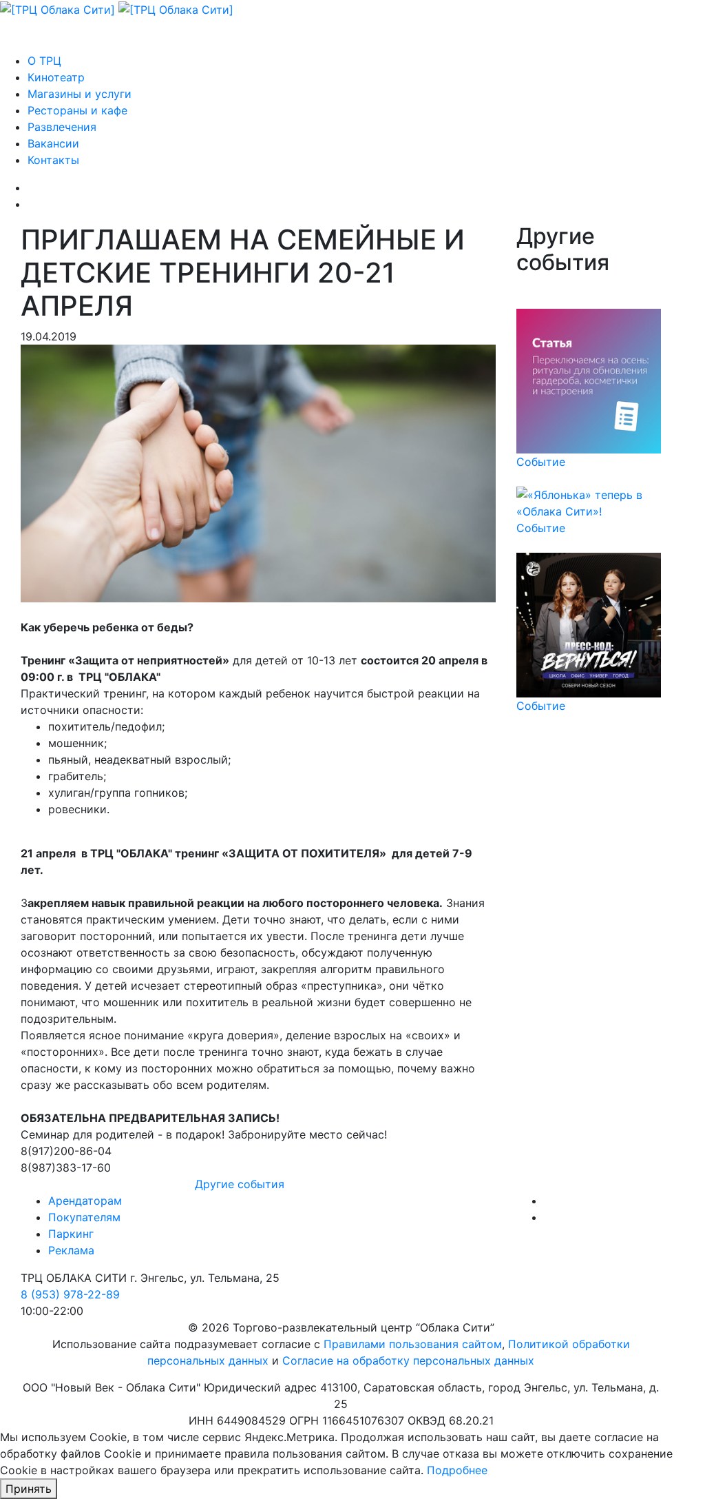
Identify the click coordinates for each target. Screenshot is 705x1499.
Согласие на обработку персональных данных (408, 1360)
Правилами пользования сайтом (413, 1344)
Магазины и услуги (79, 94)
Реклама (71, 1250)
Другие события (239, 1184)
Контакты (53, 160)
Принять (29, 1489)
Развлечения (62, 127)
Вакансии (53, 143)
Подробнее (457, 1470)
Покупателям (84, 1217)
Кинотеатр (56, 77)
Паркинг (71, 1234)
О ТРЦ (44, 61)
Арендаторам (85, 1200)
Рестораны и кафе (77, 110)
